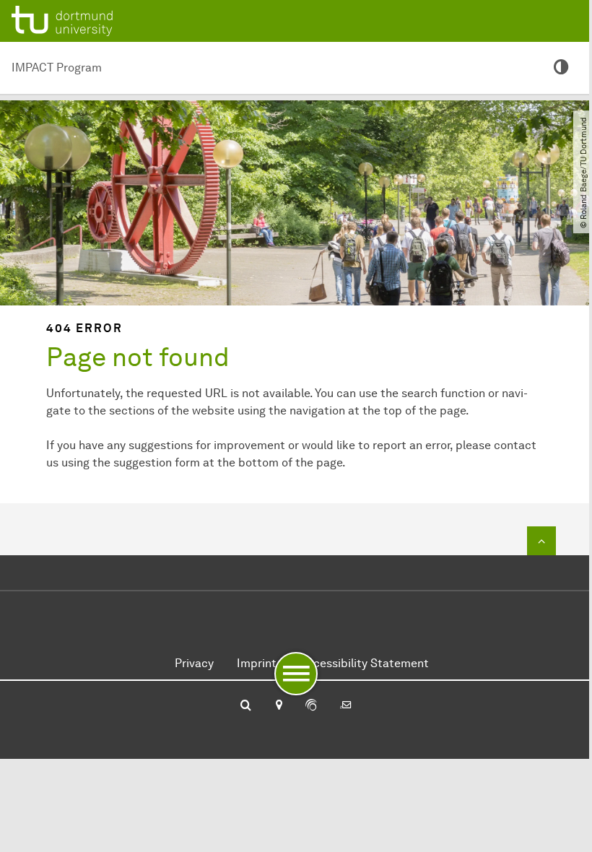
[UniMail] (345, 706)
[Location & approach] (278, 706)
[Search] (246, 706)
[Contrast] (561, 68)
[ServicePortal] (311, 706)
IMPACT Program (57, 67)
